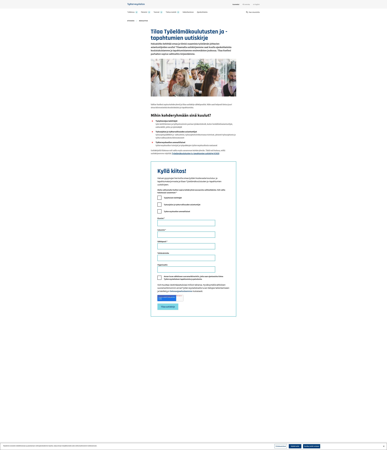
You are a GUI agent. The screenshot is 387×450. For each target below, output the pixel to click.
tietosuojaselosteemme (181, 291)
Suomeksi (236, 4)
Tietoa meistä (171, 12)
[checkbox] (193, 205)
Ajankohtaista (202, 12)
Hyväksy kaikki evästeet (311, 446)
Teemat (156, 12)
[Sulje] (384, 446)
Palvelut (144, 12)
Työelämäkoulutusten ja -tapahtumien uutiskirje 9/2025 (195, 153)
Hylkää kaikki (295, 446)
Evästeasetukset (281, 446)
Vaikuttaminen (188, 12)
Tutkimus (131, 12)
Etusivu (130, 21)
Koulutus (143, 21)
